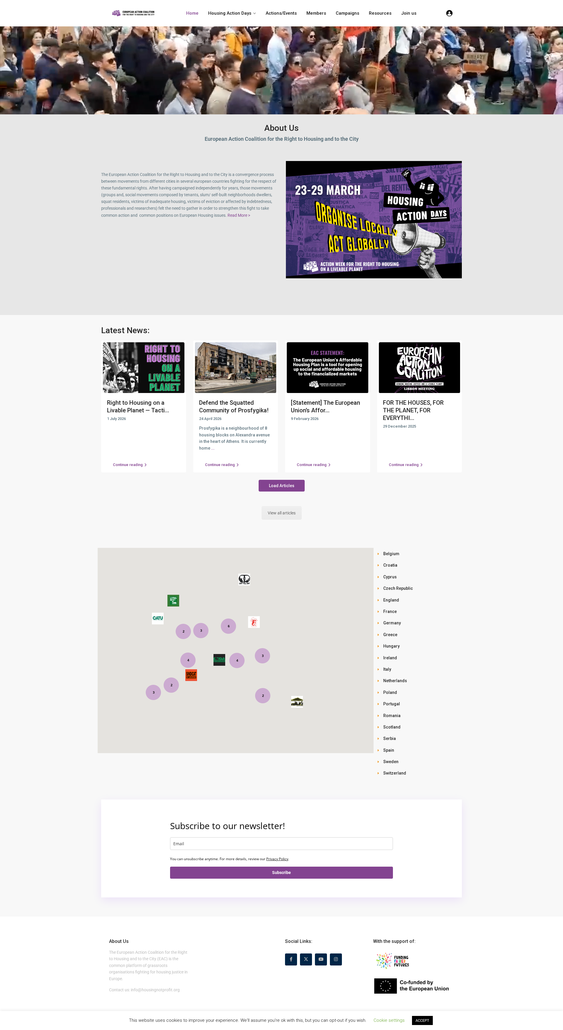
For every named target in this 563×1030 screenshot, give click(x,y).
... (213, 448)
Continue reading (128, 465)
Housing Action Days (229, 13)
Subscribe (281, 872)
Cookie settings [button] (389, 1020)
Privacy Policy (277, 858)
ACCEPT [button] (422, 1020)
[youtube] (321, 959)
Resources (380, 13)
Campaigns (347, 13)
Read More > (239, 215)
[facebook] (291, 959)
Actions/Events (281, 13)
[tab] (420, 553)
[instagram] (336, 959)
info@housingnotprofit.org (155, 989)
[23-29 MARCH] (374, 219)
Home (192, 13)
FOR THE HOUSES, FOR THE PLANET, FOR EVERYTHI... (413, 410)
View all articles (282, 513)
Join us (408, 13)
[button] (158, 618)
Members (316, 13)
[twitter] (306, 959)
